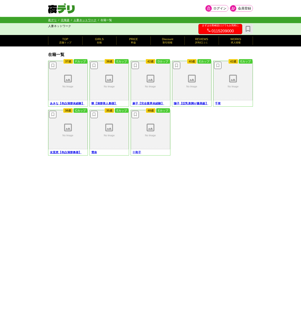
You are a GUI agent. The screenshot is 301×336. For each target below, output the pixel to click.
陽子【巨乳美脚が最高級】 (191, 103)
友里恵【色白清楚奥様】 (65, 152)
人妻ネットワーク (85, 20)
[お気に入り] (248, 29)
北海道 (65, 20)
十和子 (136, 152)
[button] (68, 80)
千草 (218, 103)
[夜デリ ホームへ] (61, 8)
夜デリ (52, 20)
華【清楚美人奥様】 (104, 103)
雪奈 (94, 152)
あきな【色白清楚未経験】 (67, 103)
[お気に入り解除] (52, 65)
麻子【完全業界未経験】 (148, 103)
